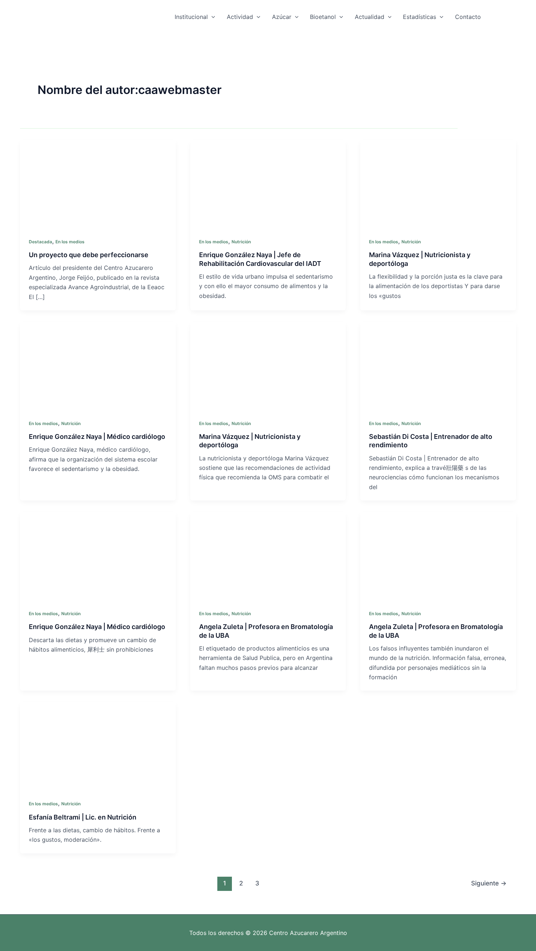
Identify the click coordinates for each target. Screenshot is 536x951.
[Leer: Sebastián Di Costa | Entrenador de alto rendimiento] (438, 365)
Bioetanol (323, 16)
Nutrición (241, 241)
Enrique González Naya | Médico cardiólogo (97, 436)
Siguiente (488, 883)
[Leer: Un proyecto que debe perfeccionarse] (98, 183)
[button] (211, 17)
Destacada (40, 241)
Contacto (468, 16)
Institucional (191, 16)
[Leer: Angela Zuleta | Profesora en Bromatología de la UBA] (268, 555)
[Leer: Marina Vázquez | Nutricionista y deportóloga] (438, 183)
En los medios (70, 241)
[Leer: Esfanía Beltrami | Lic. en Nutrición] (98, 745)
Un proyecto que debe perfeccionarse (88, 255)
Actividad (240, 16)
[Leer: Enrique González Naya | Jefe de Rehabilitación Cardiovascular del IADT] (268, 183)
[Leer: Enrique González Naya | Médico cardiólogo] (98, 365)
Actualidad (369, 16)
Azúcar (281, 16)
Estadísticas (419, 16)
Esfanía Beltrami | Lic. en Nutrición (82, 817)
